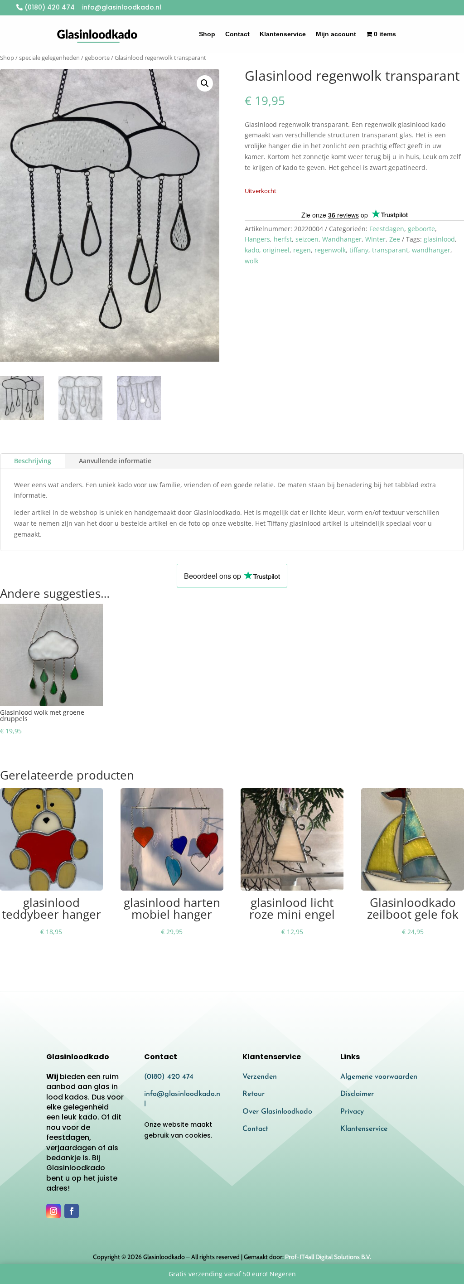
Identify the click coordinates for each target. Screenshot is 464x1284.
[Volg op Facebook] (71, 1211)
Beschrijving (32, 460)
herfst (283, 239)
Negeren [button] (283, 1273)
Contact (237, 34)
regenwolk (330, 250)
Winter (375, 239)
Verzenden (259, 1076)
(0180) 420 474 (49, 7)
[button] (205, 83)
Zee (394, 239)
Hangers (257, 239)
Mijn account (336, 34)
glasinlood (439, 239)
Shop (207, 34)
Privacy (352, 1111)
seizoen (307, 239)
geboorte (97, 57)
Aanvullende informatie (115, 460)
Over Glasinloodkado (277, 1111)
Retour (253, 1094)
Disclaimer (357, 1094)
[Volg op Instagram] (53, 1211)
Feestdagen (386, 228)
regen (302, 250)
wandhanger (431, 250)
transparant (390, 250)
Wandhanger (342, 239)
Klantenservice (283, 34)
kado (252, 250)
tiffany (358, 250)
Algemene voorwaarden (378, 1076)
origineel (276, 250)
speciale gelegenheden (49, 57)
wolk (251, 261)
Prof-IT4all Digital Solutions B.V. (328, 1257)
